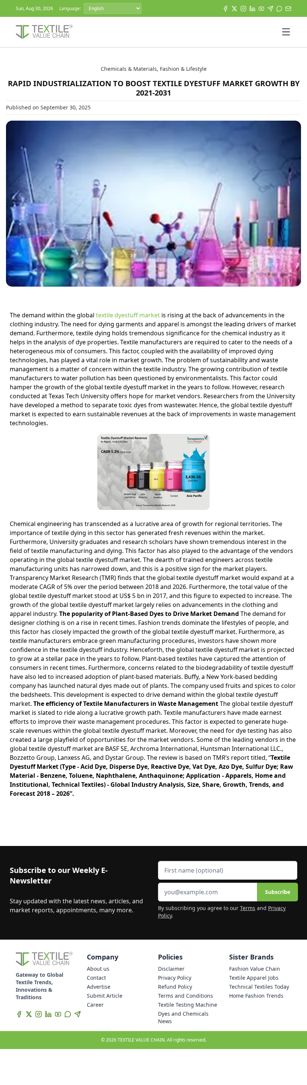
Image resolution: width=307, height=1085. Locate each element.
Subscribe (277, 891)
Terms (247, 908)
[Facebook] (225, 9)
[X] (234, 9)
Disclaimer (171, 968)
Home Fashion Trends (256, 995)
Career (95, 1004)
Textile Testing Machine (187, 1004)
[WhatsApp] (279, 9)
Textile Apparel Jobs (254, 977)
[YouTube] (261, 9)
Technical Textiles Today (259, 986)
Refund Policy (175, 986)
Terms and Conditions (185, 995)
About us (98, 968)
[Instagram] (243, 9)
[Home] (44, 31)
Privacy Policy (174, 977)
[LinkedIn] (252, 9)
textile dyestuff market (128, 315)
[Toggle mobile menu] (286, 32)
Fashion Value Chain (254, 968)
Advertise (98, 986)
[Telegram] (270, 9)
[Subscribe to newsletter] (288, 9)
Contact (96, 977)
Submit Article (104, 995)
